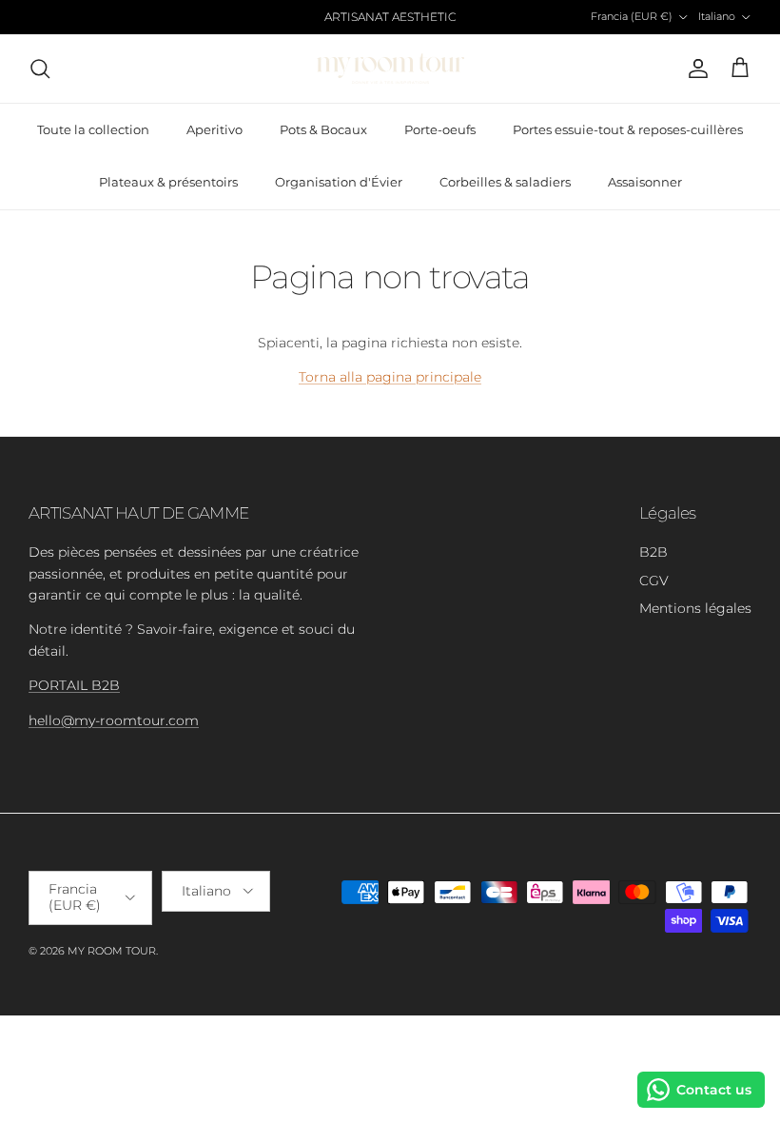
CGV (654, 580)
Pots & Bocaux (323, 129)
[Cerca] (40, 68)
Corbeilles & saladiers (505, 181)
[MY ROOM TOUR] (390, 68)
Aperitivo (214, 129)
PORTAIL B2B (74, 685)
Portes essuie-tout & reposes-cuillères (628, 129)
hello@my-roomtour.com (114, 720)
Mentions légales (695, 608)
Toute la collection (93, 129)
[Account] (694, 68)
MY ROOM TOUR (112, 950)
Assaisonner (645, 181)
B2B (653, 552)
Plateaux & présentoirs (168, 181)
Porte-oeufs (440, 129)
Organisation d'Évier (338, 181)
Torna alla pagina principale (390, 376)
